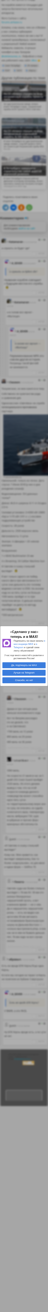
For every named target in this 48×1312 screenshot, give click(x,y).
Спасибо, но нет (24, 680)
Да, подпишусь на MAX (24, 665)
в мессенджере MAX (29, 642)
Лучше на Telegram (24, 672)
